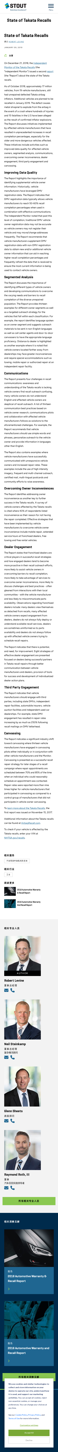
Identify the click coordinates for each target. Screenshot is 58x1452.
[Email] (6, 990)
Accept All (29, 1432)
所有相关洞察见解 (29, 1377)
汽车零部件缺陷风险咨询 (16, 861)
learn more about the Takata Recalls (26, 808)
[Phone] (12, 990)
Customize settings (29, 1425)
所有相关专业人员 (29, 1201)
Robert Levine (16, 42)
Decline (29, 1440)
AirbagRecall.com (30, 823)
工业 (8, 875)
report (50, 71)
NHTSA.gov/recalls (14, 837)
